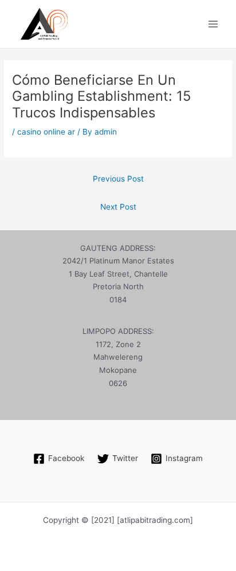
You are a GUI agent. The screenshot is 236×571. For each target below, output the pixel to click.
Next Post (118, 206)
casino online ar (46, 131)
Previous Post (118, 178)
